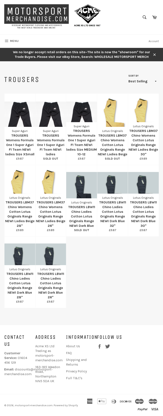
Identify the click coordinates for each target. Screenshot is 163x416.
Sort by (133, 75)
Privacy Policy (76, 371)
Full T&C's (74, 378)
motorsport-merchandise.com (34, 405)
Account (154, 41)
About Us (73, 346)
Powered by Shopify (66, 405)
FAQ (69, 353)
